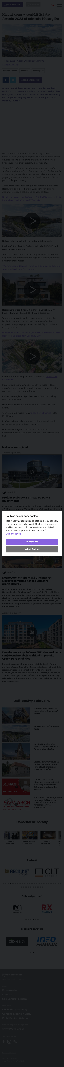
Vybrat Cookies (32, 549)
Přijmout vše (32, 541)
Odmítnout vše (13, 533)
